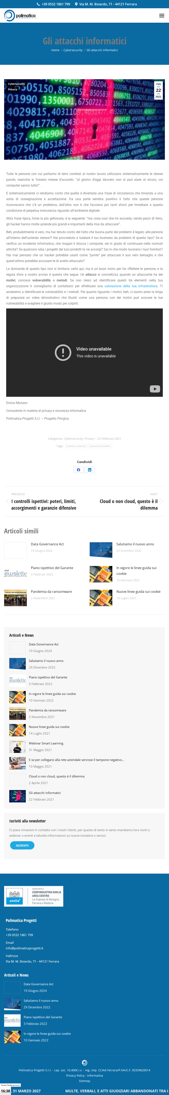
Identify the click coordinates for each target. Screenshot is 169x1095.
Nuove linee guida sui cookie (138, 591)
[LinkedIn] (89, 470)
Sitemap (84, 1081)
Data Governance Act (47, 544)
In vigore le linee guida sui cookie (136, 571)
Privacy (12, 89)
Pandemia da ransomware (51, 591)
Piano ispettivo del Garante (52, 568)
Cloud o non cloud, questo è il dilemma (56, 776)
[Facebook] (78, 470)
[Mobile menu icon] (162, 15)
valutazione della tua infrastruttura (130, 286)
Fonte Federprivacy (10, 1085)
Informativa (95, 1075)
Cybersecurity (16, 84)
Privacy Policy (75, 1075)
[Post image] (15, 550)
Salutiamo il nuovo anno (135, 544)
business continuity (76, 446)
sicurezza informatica (99, 446)
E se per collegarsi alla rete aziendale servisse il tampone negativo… (76, 760)
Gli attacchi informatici (45, 793)
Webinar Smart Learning (46, 743)
